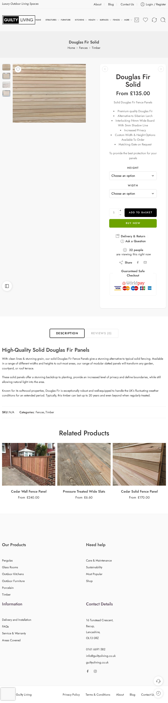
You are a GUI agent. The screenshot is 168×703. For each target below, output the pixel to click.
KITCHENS (79, 19)
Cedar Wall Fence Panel (29, 491)
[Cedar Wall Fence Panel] (28, 464)
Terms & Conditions (98, 694)
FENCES (116, 19)
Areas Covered (11, 640)
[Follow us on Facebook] (87, 671)
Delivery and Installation (16, 619)
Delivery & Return (132, 236)
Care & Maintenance (99, 560)
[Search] (163, 20)
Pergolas (7, 560)
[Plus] (120, 210)
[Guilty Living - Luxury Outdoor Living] (18, 20)
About (97, 4)
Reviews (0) (101, 333)
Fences (83, 48)
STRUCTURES (50, 19)
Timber (96, 48)
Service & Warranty (14, 633)
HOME (38, 19)
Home (71, 48)
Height (133, 168)
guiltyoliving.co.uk (97, 662)
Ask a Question (135, 241)
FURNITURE (65, 19)
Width (133, 185)
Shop (89, 581)
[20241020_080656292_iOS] (6, 67)
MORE (126, 19)
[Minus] (120, 215)
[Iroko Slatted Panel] (161, 69)
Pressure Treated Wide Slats (84, 491)
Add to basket (140, 212)
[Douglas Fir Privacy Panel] (105, 69)
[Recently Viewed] (158, 693)
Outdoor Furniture (13, 581)
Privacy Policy (71, 694)
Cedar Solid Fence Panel (139, 491)
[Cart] (137, 20)
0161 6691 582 (95, 649)
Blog (111, 4)
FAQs (5, 626)
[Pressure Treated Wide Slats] (84, 464)
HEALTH (92, 19)
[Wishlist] (18, 69)
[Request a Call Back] (158, 681)
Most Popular (94, 574)
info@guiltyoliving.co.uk (101, 656)
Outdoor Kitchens (13, 574)
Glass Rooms (10, 567)
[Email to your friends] (145, 262)
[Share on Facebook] (137, 262)
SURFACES (104, 19)
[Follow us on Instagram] (95, 671)
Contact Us (127, 4)
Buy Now (133, 223)
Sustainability (94, 567)
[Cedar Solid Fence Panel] (139, 464)
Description (67, 333)
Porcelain (8, 587)
